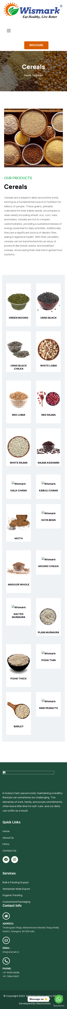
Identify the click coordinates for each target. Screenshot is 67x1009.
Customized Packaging (16, 901)
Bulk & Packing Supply (16, 882)
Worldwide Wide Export (16, 889)
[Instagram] (14, 859)
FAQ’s (6, 844)
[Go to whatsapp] (58, 999)
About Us (8, 837)
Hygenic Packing (12, 895)
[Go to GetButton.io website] (58, 1006)
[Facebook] (6, 859)
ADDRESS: (8, 923)
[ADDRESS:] (6, 916)
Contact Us (9, 850)
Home (27, 75)
